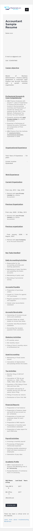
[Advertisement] (16, 44)
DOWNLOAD (11, 505)
